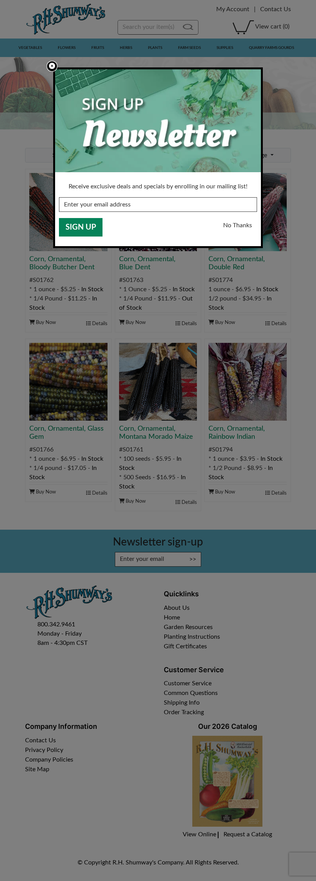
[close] (52, 66)
